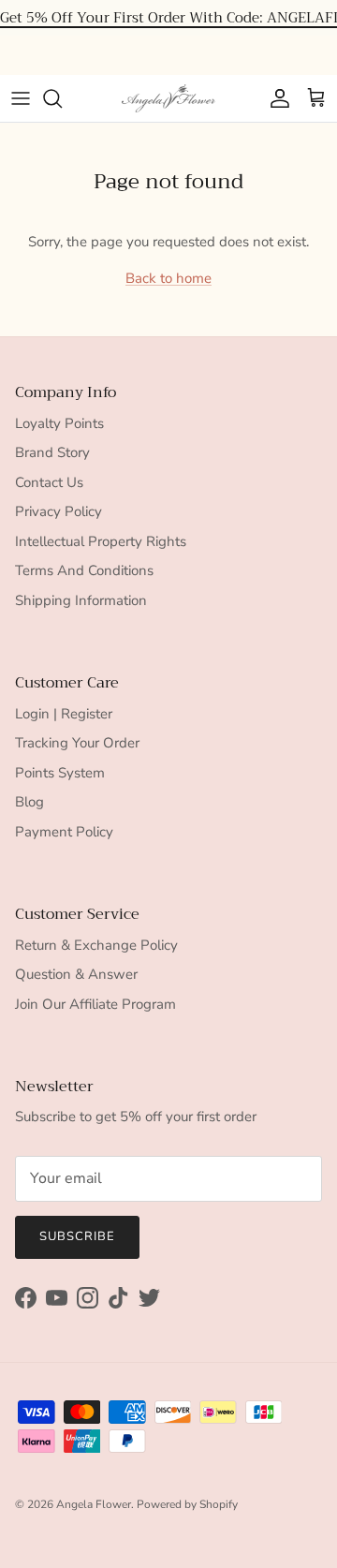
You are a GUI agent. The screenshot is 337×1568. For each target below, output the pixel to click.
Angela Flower (93, 1504)
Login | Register (63, 713)
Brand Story (52, 452)
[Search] (61, 98)
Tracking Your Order (77, 742)
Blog (29, 801)
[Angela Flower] (168, 98)
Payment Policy (64, 831)
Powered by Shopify (187, 1504)
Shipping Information (81, 600)
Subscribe (77, 1236)
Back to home (168, 278)
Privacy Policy (58, 511)
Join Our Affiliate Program (95, 1004)
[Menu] (20, 98)
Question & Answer (76, 974)
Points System (60, 772)
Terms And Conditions (84, 570)
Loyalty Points (59, 423)
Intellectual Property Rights (100, 541)
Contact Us (49, 482)
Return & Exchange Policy (96, 945)
